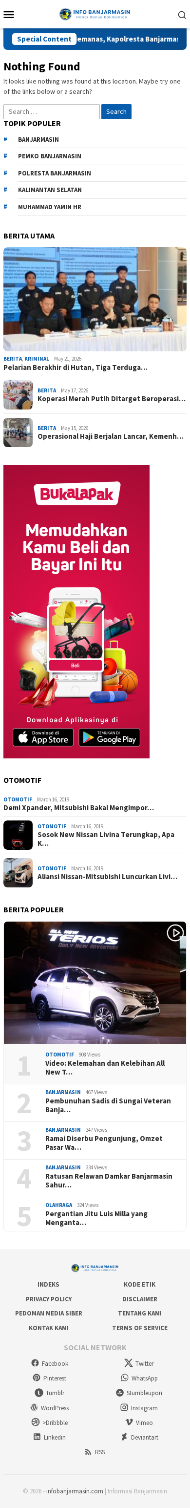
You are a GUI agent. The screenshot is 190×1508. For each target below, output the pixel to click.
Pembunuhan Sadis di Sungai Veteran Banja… (108, 1105)
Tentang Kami (140, 1313)
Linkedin (55, 1437)
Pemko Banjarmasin (49, 156)
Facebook (55, 1363)
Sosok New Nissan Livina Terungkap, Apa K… (106, 839)
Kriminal (36, 358)
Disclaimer (139, 1299)
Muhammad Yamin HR (49, 207)
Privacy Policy (49, 1299)
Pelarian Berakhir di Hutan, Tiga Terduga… (75, 367)
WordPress (55, 1408)
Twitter (144, 1363)
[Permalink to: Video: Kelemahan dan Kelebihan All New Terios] (95, 983)
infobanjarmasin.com (74, 1491)
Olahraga (58, 1205)
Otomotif (17, 799)
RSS (100, 1452)
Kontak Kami (49, 1328)
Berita (12, 358)
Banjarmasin (63, 1092)
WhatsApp (145, 1378)
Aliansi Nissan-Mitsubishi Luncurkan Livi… (107, 876)
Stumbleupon (144, 1393)
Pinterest (54, 1378)
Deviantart (144, 1437)
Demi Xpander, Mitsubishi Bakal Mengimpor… (78, 807)
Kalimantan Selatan (50, 190)
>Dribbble (55, 1423)
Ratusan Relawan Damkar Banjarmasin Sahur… (108, 1180)
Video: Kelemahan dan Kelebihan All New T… (105, 1068)
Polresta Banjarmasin (54, 173)
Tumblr (55, 1393)
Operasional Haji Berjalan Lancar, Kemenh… (111, 436)
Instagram (144, 1408)
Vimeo (144, 1423)
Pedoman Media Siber (48, 1313)
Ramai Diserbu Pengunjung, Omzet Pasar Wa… (104, 1143)
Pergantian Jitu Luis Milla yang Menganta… (96, 1218)
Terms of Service (140, 1328)
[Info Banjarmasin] (94, 13)
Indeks (48, 1284)
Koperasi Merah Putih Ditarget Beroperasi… (112, 398)
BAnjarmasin (38, 139)
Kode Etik (139, 1284)
